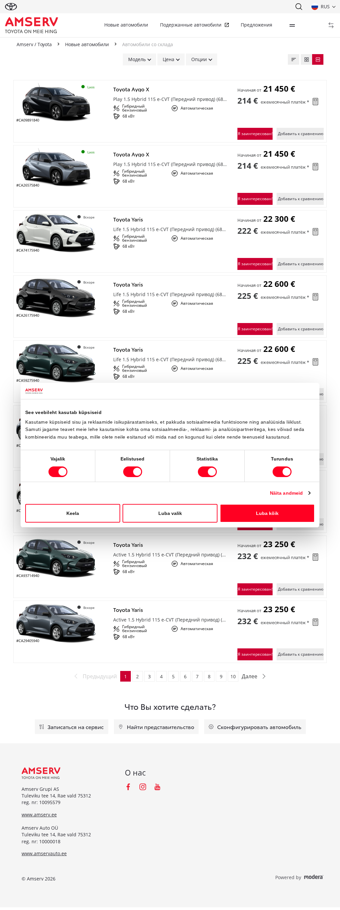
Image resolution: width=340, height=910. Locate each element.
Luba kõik (267, 513)
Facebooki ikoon (128, 787)
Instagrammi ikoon (142, 787)
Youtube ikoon (157, 787)
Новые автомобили (126, 25)
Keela (72, 513)
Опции (199, 59)
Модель (137, 59)
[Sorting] (293, 59)
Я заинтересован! (255, 133)
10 (233, 676)
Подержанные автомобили (190, 25)
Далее (249, 676)
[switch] (132, 471)
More (292, 25)
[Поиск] (298, 7)
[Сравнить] (331, 25)
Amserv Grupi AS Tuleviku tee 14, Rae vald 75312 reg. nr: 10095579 (56, 796)
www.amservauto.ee (44, 853)
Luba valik (170, 513)
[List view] (317, 59)
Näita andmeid (286, 493)
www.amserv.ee (39, 814)
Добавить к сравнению (300, 133)
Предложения (256, 25)
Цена (168, 59)
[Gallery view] (306, 59)
